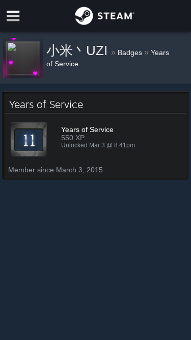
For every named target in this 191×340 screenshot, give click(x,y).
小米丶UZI (78, 50)
